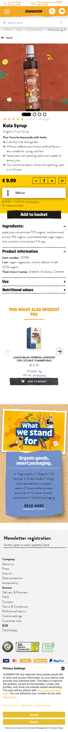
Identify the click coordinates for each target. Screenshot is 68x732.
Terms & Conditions (15, 607)
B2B (5, 625)
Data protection (12, 578)
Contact (7, 602)
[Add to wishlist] (62, 180)
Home (8, 30)
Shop (19, 30)
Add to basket (34, 214)
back (9, 38)
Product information (34, 251)
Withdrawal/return (14, 611)
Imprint (7, 573)
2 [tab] (34, 114)
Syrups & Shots (35, 30)
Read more (34, 506)
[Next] (59, 351)
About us (8, 564)
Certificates (9, 630)
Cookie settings (12, 616)
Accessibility (10, 583)
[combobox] (30, 22)
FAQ (5, 597)
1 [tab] (26, 114)
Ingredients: (34, 226)
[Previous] (8, 351)
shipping (35, 201)
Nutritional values (34, 290)
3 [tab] (39, 114)
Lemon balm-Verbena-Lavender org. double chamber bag (34, 359)
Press (5, 569)
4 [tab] (45, 114)
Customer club (11, 621)
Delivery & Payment (15, 592)
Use (34, 282)
